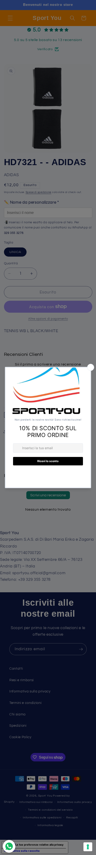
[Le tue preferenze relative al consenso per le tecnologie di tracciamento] (87, 846)
